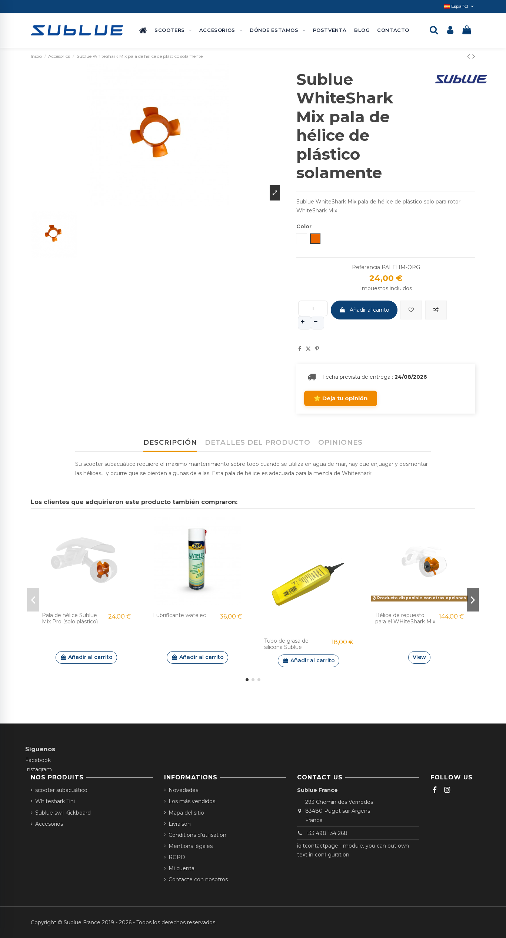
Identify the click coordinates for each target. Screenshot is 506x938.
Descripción (170, 442)
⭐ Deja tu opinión (340, 398)
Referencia (366, 267)
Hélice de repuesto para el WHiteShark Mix (405, 618)
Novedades (183, 790)
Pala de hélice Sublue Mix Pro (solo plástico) (70, 618)
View (419, 657)
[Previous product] (469, 56)
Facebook (38, 760)
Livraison (180, 824)
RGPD (177, 857)
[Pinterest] (317, 348)
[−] (317, 322)
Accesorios (49, 824)
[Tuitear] (308, 348)
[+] (304, 322)
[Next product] (473, 56)
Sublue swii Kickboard (63, 812)
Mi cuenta (181, 868)
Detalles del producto (257, 442)
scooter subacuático (61, 790)
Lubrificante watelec (179, 615)
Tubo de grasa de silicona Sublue (286, 643)
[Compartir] (299, 348)
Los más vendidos (192, 801)
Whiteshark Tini (55, 801)
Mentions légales (191, 846)
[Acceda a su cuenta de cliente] (450, 30)
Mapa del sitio (186, 812)
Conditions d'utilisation (197, 835)
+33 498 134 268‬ (326, 833)
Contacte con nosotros (198, 879)
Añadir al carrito (369, 309)
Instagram (38, 769)
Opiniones (340, 442)
